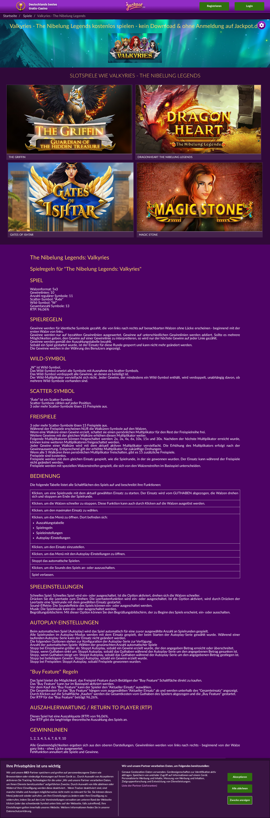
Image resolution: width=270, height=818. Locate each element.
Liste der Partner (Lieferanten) (139, 786)
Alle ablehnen (240, 788)
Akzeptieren (240, 777)
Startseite (10, 16)
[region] (135, 789)
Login (249, 6)
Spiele (27, 16)
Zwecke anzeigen (240, 800)
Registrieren (214, 6)
